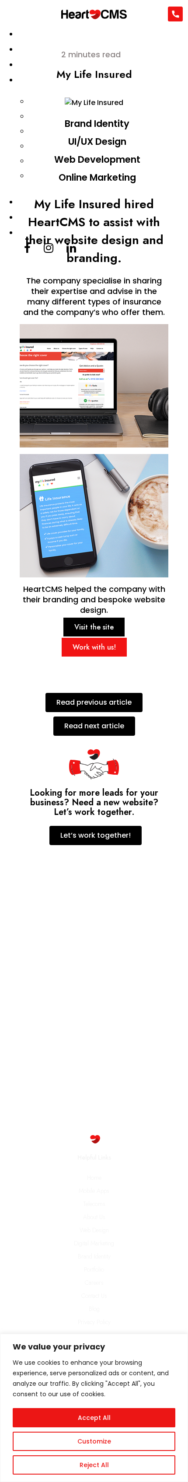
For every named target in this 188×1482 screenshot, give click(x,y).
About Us (94, 1217)
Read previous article (94, 702)
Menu (9, 16)
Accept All (94, 1417)
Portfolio (94, 1269)
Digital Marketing (94, 1243)
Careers (94, 1282)
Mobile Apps (94, 1190)
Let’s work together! (95, 835)
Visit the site (94, 627)
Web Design (94, 1230)
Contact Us (94, 1295)
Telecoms (94, 1203)
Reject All (94, 1465)
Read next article (94, 726)
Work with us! (94, 647)
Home (94, 1177)
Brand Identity (94, 1256)
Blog (94, 1308)
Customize (94, 1441)
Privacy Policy (94, 1322)
